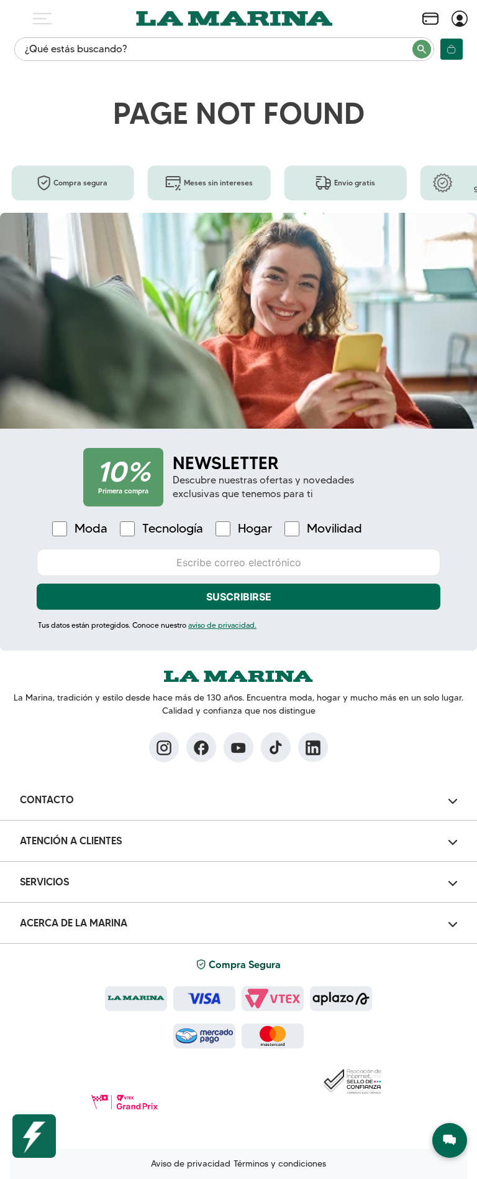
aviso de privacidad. (222, 625)
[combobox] (224, 49)
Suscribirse (238, 596)
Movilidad (334, 528)
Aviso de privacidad (190, 1163)
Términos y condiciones (280, 1163)
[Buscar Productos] (422, 49)
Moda (91, 528)
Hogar (255, 528)
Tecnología (172, 528)
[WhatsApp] (449, 1140)
